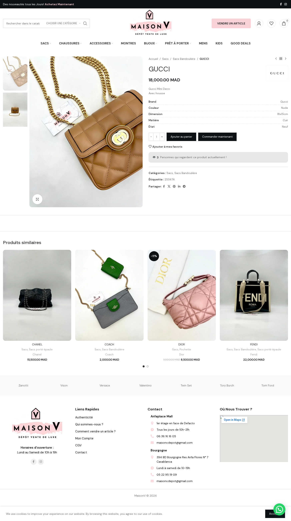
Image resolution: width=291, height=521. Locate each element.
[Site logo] (150, 23)
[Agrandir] (37, 199)
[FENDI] (254, 295)
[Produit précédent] (276, 58)
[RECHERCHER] (85, 23)
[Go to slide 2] (148, 366)
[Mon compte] (259, 23)
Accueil (153, 59)
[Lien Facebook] (280, 4)
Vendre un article (231, 23)
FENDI (254, 344)
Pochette (185, 349)
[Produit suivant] (285, 58)
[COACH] (109, 295)
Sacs (165, 59)
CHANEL (37, 344)
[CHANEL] (37, 295)
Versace (105, 385)
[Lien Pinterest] (174, 186)
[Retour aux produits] (280, 58)
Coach (109, 354)
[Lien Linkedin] (179, 186)
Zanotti (23, 385)
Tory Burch (227, 385)
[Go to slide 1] (144, 366)
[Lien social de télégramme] (184, 186)
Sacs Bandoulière (184, 59)
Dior (181, 354)
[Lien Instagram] (285, 4)
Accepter (275, 513)
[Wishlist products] (271, 23)
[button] (279, 509)
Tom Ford (267, 385)
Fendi (253, 354)
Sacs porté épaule (41, 349)
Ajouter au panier (181, 136)
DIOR (181, 344)
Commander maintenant (217, 136)
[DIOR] (182, 295)
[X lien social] (169, 186)
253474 (170, 179)
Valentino (145, 385)
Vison (64, 385)
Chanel (37, 354)
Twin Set (186, 385)
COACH (109, 344)
